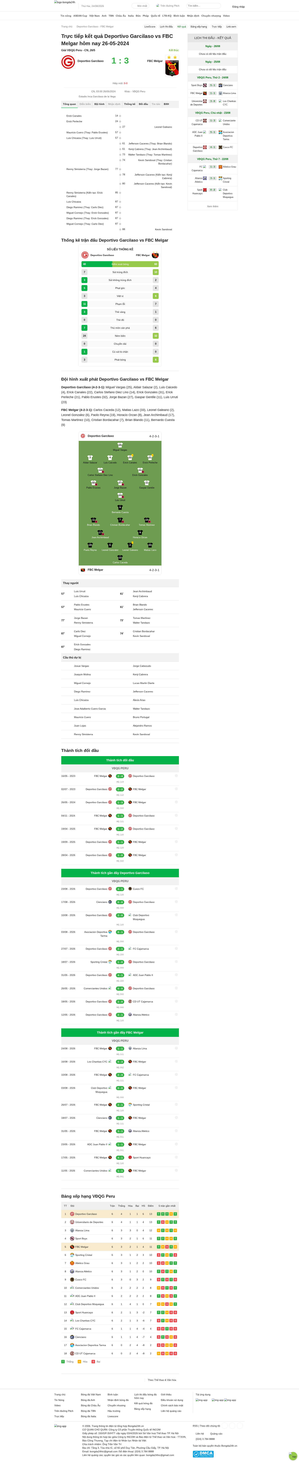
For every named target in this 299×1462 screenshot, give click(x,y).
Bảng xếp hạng (199, 26)
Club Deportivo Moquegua (141, 917)
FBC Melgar (100, 776)
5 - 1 (212, 85)
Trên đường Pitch (169, 5)
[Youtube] (239, 1426)
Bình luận (179, 15)
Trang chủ (59, 1394)
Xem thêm (212, 206)
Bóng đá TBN (88, 1411)
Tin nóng (66, 15)
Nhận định (193, 15)
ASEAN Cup (80, 15)
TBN (111, 15)
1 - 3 (212, 120)
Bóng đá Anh (88, 1400)
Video (226, 15)
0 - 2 (212, 190)
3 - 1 (212, 178)
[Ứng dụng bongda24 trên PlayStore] (218, 1400)
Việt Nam (94, 15)
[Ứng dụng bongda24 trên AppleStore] (230, 1400)
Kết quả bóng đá (143, 1403)
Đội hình (99, 104)
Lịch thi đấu (166, 26)
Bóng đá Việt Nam (91, 1394)
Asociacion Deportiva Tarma (95, 934)
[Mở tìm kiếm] (219, 6)
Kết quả (182, 26)
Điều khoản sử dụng (172, 1400)
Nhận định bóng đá (118, 1400)
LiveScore (149, 26)
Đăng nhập (238, 6)
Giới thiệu (166, 1394)
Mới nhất (142, 6)
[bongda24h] (57, 15)
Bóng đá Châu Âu (90, 1405)
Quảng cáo (216, 1433)
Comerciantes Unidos (95, 988)
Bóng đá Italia (88, 1416)
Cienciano (101, 902)
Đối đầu (143, 104)
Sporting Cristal (98, 962)
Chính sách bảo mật (172, 1405)
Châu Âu (121, 15)
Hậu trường (114, 1411)
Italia (131, 15)
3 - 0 (212, 101)
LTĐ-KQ (166, 15)
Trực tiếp (217, 26)
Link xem (231, 26)
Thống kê (129, 104)
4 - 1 (212, 147)
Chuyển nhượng (211, 15)
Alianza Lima (140, 1048)
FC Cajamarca (141, 948)
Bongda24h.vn (229, 1445)
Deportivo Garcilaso (144, 776)
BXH (166, 104)
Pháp (146, 15)
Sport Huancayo (142, 1157)
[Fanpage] (224, 1426)
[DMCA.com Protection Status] (203, 1456)
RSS (195, 1425)
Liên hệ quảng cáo (171, 1411)
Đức (138, 15)
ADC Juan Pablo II (143, 975)
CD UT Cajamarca (143, 1001)
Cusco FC (138, 888)
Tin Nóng (59, 1400)
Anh (104, 15)
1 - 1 (212, 93)
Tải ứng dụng (203, 1394)
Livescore (113, 1416)
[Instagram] (231, 1426)
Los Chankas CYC (97, 1061)
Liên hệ (200, 1433)
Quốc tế (155, 15)
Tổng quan (69, 104)
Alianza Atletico (141, 1014)
